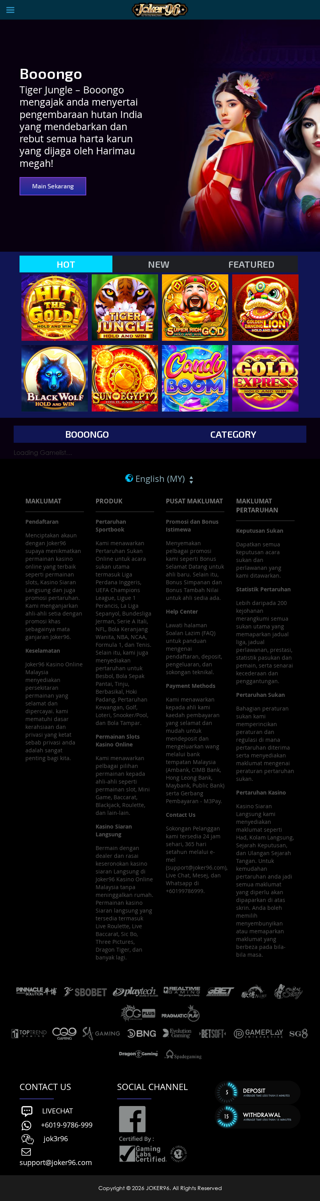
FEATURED (251, 264)
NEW (158, 264)
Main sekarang (53, 186)
